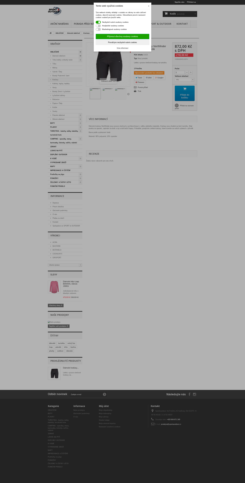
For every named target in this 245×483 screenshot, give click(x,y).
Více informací (122, 48)
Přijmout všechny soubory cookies (122, 36)
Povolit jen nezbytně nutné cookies (122, 42)
